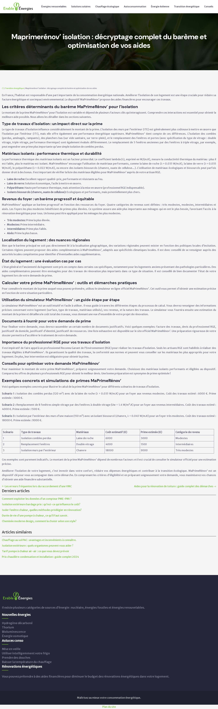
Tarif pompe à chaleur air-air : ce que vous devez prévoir (35, 551)
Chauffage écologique (107, 6)
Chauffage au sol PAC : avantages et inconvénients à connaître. (39, 540)
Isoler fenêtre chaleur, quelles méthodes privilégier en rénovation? (42, 510)
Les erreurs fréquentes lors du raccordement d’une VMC (38, 486)
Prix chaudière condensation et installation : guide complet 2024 (40, 556)
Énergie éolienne (160, 6)
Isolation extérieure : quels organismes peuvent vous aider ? (37, 545)
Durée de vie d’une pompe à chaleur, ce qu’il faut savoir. (35, 515)
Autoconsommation (135, 6)
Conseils (208, 6)
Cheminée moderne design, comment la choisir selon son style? (39, 521)
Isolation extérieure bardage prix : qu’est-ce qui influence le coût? (41, 504)
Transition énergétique (186, 6)
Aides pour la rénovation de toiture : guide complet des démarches (173, 486)
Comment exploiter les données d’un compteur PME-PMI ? (36, 498)
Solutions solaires (80, 6)
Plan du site (109, 706)
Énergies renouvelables (53, 6)
